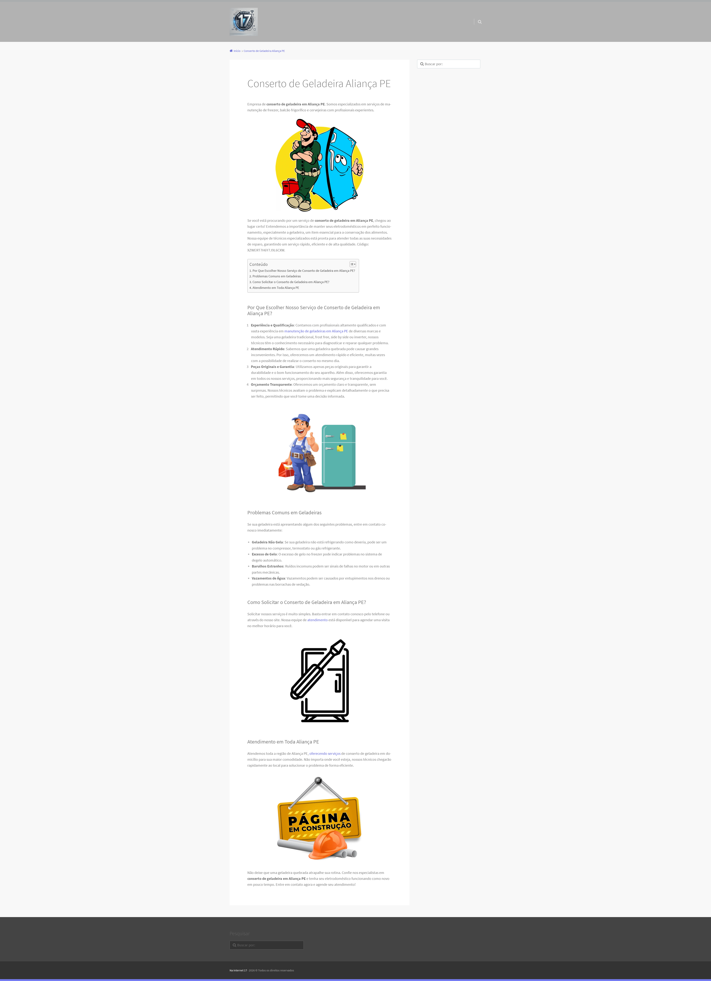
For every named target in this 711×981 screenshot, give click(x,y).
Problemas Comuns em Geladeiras (277, 276)
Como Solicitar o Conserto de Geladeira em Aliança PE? (291, 282)
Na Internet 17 (238, 970)
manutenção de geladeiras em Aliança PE (316, 331)
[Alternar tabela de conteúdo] (351, 264)
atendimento (317, 620)
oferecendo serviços (325, 753)
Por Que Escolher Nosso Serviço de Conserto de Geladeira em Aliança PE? (304, 270)
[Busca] (476, 17)
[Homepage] (244, 22)
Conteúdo (258, 264)
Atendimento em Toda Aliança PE (276, 287)
